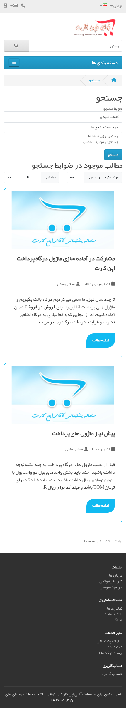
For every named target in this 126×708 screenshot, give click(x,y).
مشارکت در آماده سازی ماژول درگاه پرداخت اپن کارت (66, 263)
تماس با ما (114, 608)
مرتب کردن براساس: (103, 177)
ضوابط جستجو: (112, 108)
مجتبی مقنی (66, 284)
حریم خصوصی (111, 587)
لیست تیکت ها (110, 653)
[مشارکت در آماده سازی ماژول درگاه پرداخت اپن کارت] (63, 220)
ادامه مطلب (100, 340)
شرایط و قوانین (110, 581)
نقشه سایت (113, 614)
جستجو (94, 80)
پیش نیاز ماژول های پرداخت (83, 433)
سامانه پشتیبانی (109, 641)
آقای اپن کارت (71, 694)
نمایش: (50, 177)
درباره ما (115, 575)
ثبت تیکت (114, 647)
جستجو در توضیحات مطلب (101, 142)
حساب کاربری (111, 673)
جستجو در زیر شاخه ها (103, 136)
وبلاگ (118, 620)
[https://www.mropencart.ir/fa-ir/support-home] (14, 5)
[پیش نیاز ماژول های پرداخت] (63, 395)
